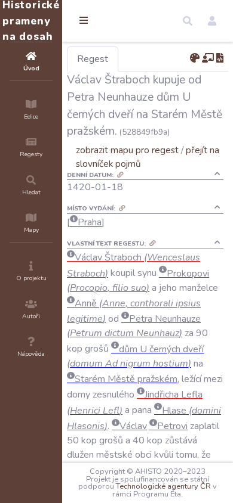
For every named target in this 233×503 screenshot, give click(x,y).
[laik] (208, 58)
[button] (187, 21)
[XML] (219, 58)
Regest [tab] (92, 59)
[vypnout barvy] (195, 58)
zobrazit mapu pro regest (127, 150)
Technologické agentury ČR (163, 486)
